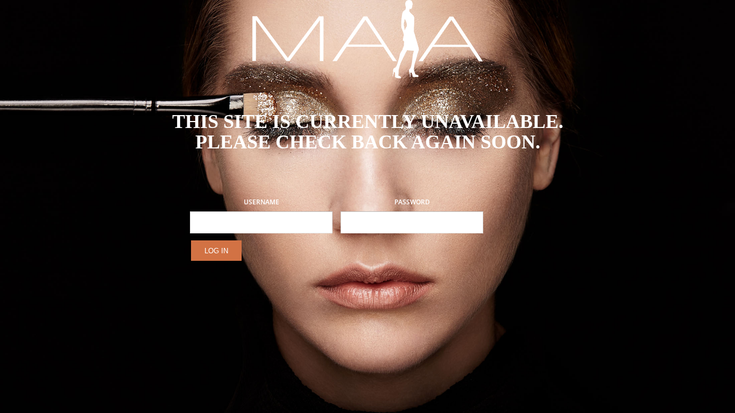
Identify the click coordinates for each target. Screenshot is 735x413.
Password (412, 202)
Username (261, 202)
